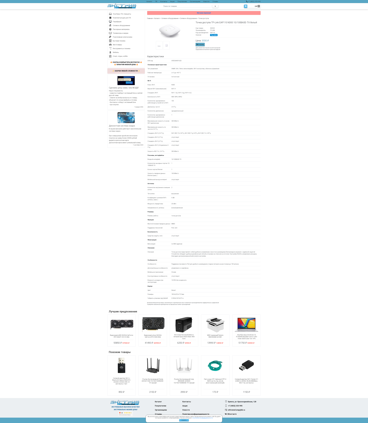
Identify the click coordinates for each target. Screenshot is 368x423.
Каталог (149, 1)
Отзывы (215, 1)
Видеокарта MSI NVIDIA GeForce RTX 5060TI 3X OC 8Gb (121, 336)
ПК (156, 1)
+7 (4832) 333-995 (254, 1)
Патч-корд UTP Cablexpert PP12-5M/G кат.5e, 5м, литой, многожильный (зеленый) (215, 381)
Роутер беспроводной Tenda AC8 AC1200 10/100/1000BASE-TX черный (153, 381)
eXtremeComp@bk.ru (236, 410)
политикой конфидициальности (202, 418)
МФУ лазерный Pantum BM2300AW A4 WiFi (215, 336)
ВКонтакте (232, 414)
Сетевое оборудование (169, 18)
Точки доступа (203, 18)
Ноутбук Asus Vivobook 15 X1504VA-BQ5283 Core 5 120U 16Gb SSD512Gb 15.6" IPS (246, 336)
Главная (150, 18)
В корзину (201, 44)
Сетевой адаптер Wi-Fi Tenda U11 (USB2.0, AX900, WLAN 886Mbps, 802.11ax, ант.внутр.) (246, 381)
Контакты (163, 1)
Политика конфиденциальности (195, 414)
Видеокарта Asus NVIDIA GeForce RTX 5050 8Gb (152, 336)
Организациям (195, 1)
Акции (172, 1)
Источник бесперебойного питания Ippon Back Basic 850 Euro (184, 336)
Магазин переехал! (204, 13)
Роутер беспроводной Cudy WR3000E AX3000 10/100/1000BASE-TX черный (184, 381)
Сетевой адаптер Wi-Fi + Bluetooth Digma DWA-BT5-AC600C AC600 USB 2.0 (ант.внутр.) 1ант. (121, 381)
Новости (206, 1)
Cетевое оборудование (188, 18)
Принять (184, 420)
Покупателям (182, 1)
